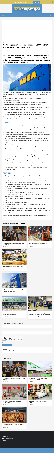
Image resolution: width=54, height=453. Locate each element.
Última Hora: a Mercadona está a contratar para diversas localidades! (14, 313)
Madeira (30, 309)
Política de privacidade (7, 438)
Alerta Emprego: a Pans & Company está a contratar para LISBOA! (13, 267)
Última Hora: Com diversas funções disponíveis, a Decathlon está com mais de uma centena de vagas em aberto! (39, 314)
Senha (3, 329)
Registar (5, 349)
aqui (46, 215)
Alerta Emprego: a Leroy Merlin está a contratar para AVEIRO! (38, 379)
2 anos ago (6, 50)
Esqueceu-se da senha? (8, 350)
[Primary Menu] (3, 15)
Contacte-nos (5, 436)
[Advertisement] (27, 30)
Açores (30, 308)
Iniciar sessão (6, 345)
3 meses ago (6, 246)
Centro (8, 286)
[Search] (51, 15)
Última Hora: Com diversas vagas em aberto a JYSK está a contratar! (14, 290)
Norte (16, 286)
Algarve (4, 286)
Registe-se (36, 2)
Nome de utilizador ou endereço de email (12, 323)
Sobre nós (4, 440)
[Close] (52, 2)
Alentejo (4, 309)
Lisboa (4, 42)
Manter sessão (7, 342)
